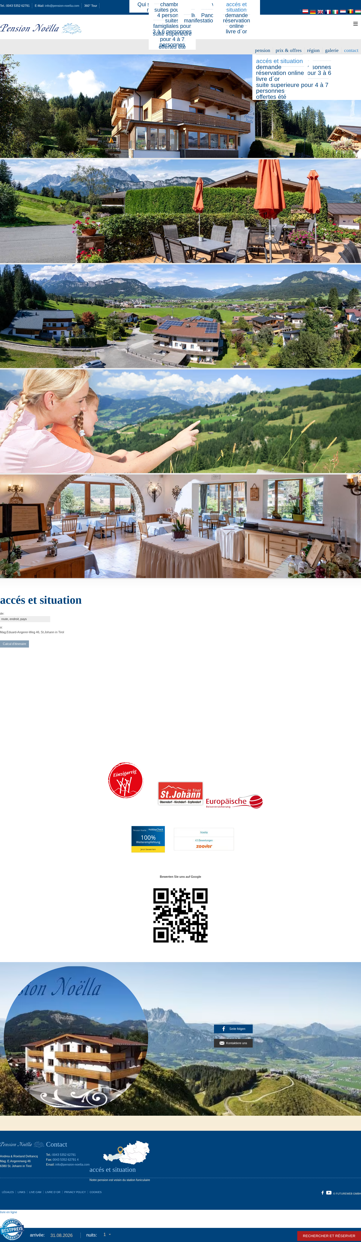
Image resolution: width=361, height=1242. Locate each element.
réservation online (236, 23)
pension (262, 50)
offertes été (271, 96)
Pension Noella (139, 830)
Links (21, 1192)
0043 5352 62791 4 (66, 1159)
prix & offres (289, 50)
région (313, 50)
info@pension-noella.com (72, 1164)
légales (8, 1192)
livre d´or (236, 31)
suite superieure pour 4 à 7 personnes (292, 88)
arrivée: (37, 1234)
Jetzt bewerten (148, 849)
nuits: (91, 1234)
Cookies (96, 1192)
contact (351, 50)
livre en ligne (8, 1212)
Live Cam (35, 1192)
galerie (332, 50)
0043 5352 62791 (64, 1154)
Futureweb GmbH (348, 1193)
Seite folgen (237, 1028)
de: (2, 613)
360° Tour (90, 5)
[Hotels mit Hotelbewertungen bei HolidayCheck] (155, 830)
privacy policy (75, 1192)
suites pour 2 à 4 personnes (172, 12)
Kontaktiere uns (236, 1043)
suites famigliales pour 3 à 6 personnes (172, 26)
